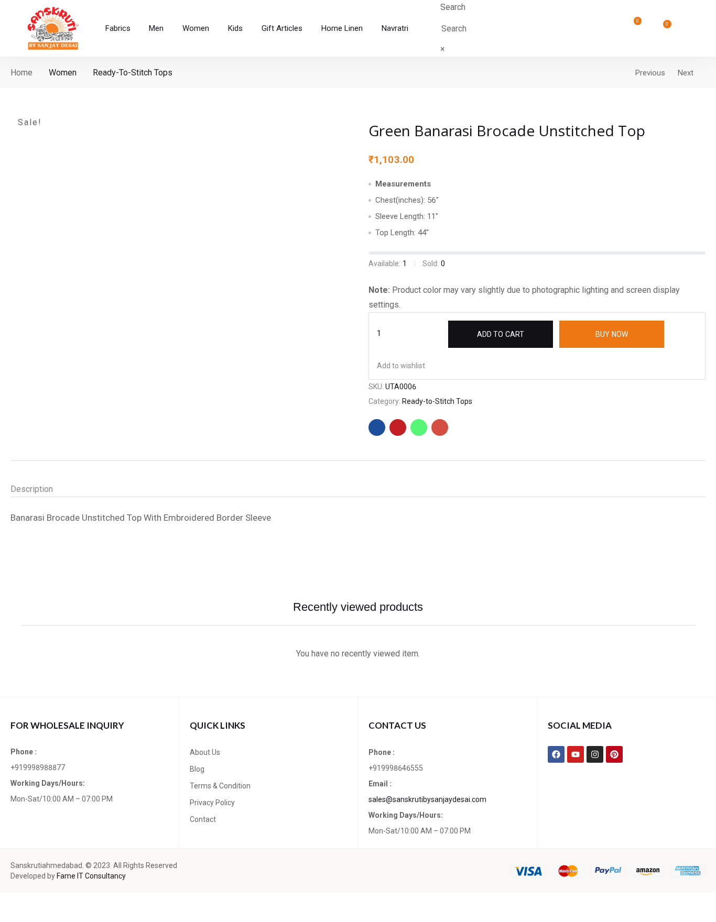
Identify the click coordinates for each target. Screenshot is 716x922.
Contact (203, 819)
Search (452, 7)
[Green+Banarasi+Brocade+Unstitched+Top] (397, 427)
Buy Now (611, 334)
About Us (205, 752)
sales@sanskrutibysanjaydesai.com (427, 799)
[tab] (42, 489)
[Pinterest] (614, 754)
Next (685, 73)
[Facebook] (556, 754)
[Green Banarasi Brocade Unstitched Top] (376, 427)
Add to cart (500, 334)
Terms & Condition (220, 786)
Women (63, 73)
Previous (650, 73)
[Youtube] (575, 754)
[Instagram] (595, 754)
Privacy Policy (212, 802)
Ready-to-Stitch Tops (132, 73)
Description (31, 489)
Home (21, 73)
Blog (197, 769)
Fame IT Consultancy (91, 876)
